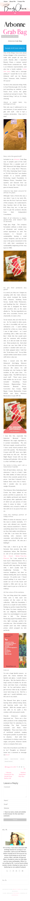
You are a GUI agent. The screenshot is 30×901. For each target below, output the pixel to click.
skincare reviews (8, 761)
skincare (22, 759)
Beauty (4, 36)
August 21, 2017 (11, 767)
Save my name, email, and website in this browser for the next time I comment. (15, 814)
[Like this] (24, 769)
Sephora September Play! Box (22, 774)
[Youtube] (22, 871)
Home (6, 1)
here (7, 755)
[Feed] (7, 871)
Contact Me (21, 1)
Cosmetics (9, 36)
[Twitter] (13, 871)
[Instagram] (19, 871)
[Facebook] (10, 871)
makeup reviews (14, 759)
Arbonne (17, 159)
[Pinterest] (16, 871)
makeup (6, 759)
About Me (12, 1)
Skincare (15, 36)
